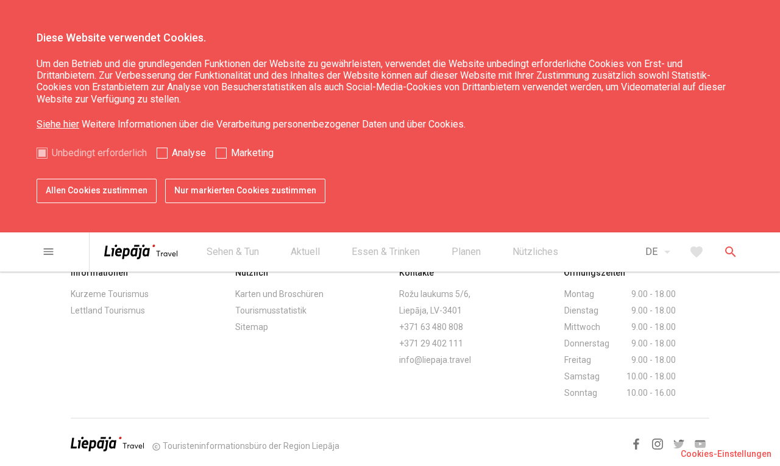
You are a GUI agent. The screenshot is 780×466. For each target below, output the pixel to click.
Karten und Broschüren (279, 294)
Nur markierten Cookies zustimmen (245, 190)
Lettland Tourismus (108, 310)
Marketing (252, 153)
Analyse (189, 153)
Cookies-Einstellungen (726, 454)
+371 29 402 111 (431, 343)
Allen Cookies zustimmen (96, 190)
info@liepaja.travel (435, 360)
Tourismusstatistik (271, 310)
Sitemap (251, 327)
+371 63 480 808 (431, 327)
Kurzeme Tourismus (110, 294)
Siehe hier (58, 124)
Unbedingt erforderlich (99, 153)
